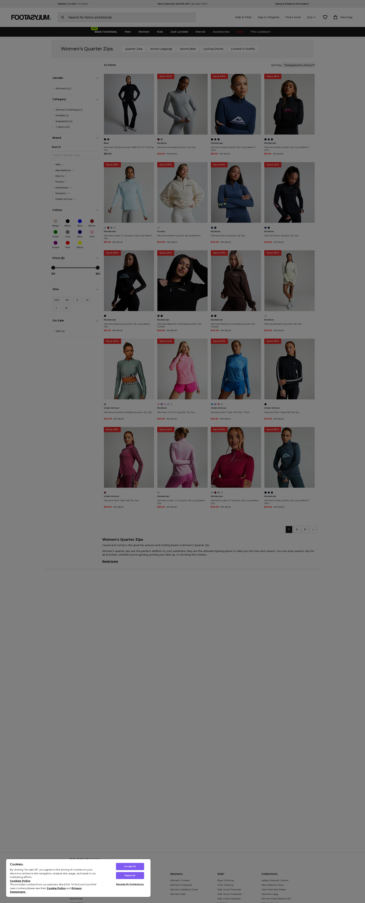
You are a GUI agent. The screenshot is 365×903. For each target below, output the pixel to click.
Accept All (130, 866)
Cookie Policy (56, 888)
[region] (78, 878)
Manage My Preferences (130, 884)
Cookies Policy (20, 880)
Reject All (130, 875)
